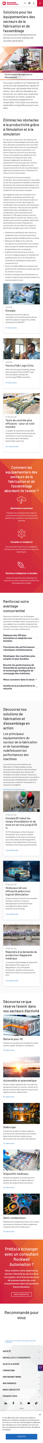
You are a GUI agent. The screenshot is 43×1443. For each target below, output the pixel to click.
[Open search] (25, 3)
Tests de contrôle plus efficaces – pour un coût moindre (20, 396)
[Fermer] (40, 1414)
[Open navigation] (40, 3)
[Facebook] (13, 1403)
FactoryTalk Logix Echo (12, 340)
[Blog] (36, 1403)
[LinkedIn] (6, 1403)
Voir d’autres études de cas (14, 789)
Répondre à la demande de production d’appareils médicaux (18, 927)
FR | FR (22, 1408)
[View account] (34, 3)
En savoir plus (8, 1050)
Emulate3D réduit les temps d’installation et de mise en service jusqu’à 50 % (20, 793)
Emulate (6, 285)
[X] (21, 1403)
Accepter (21, 1436)
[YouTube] (28, 1403)
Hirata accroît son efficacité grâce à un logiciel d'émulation (18, 863)
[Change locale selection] (29, 3)
